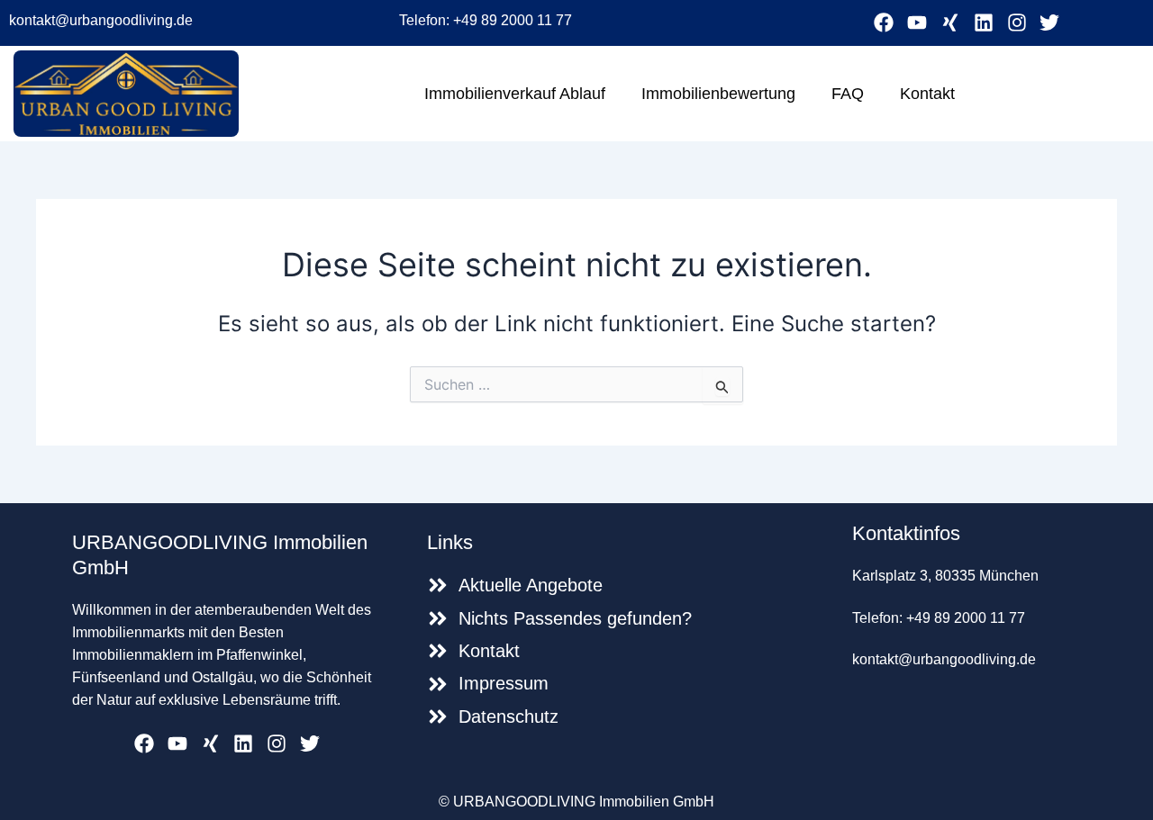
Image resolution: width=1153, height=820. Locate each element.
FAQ (847, 94)
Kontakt (927, 94)
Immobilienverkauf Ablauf (514, 94)
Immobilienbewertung (718, 94)
